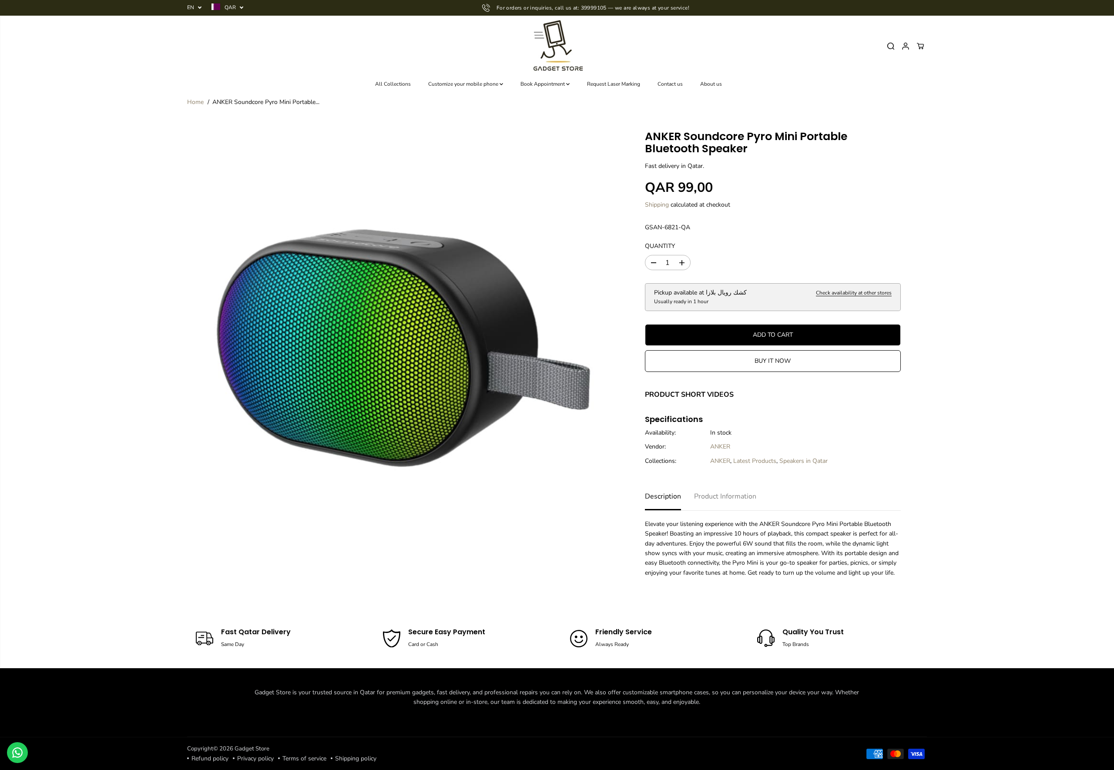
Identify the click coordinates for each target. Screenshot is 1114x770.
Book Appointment (543, 83)
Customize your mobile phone (464, 83)
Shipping (657, 205)
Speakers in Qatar (803, 461)
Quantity (660, 246)
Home (195, 102)
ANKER (720, 446)
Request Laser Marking (613, 83)
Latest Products (754, 461)
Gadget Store (252, 749)
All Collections (393, 83)
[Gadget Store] (557, 46)
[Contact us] (17, 752)
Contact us (670, 83)
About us (711, 83)
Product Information (725, 496)
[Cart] (920, 46)
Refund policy (209, 758)
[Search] (890, 46)
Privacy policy (255, 758)
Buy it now (773, 361)
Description (663, 496)
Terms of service (304, 758)
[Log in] (905, 46)
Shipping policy (355, 758)
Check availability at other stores (854, 292)
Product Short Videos (689, 394)
